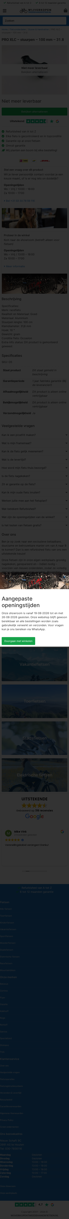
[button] (64, 577)
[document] (34, 609)
